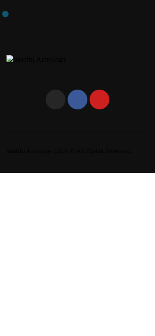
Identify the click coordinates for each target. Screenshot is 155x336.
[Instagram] (55, 99)
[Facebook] (77, 99)
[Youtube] (99, 99)
